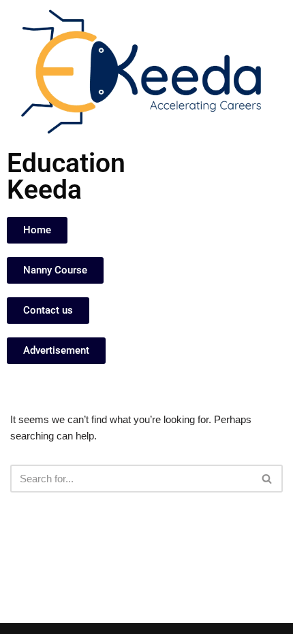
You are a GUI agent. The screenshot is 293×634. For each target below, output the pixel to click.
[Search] (267, 479)
